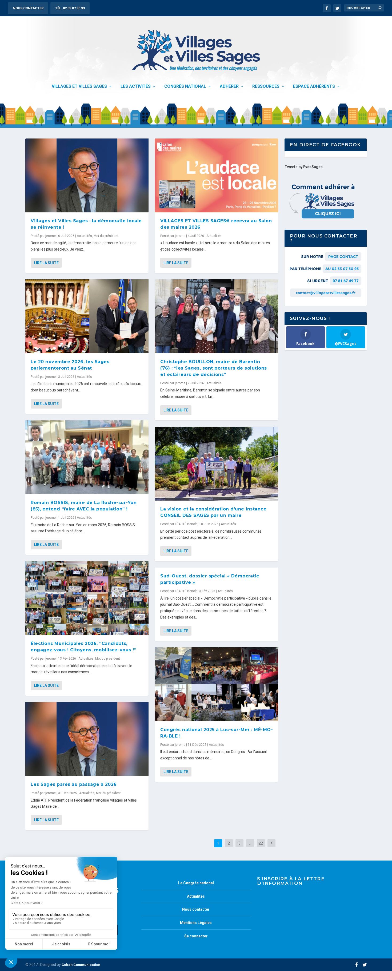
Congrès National (185, 86)
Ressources (265, 86)
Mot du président (106, 236)
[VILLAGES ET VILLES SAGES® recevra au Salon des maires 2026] (216, 175)
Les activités (136, 86)
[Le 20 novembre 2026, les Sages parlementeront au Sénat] (87, 316)
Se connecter (196, 936)
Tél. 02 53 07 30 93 (70, 8)
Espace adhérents (314, 86)
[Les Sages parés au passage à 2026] (87, 739)
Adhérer (229, 86)
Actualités (84, 236)
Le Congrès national (196, 883)
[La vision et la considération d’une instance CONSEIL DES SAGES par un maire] (216, 464)
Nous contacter (28, 8)
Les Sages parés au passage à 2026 (74, 784)
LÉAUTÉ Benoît (186, 524)
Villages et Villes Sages (79, 86)
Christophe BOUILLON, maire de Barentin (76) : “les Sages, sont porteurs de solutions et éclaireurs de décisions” (213, 368)
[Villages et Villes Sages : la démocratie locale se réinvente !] (87, 175)
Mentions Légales (196, 923)
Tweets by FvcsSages (304, 167)
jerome (50, 236)
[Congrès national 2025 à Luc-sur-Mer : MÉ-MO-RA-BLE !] (216, 684)
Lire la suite (46, 263)
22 (261, 843)
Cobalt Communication (81, 965)
